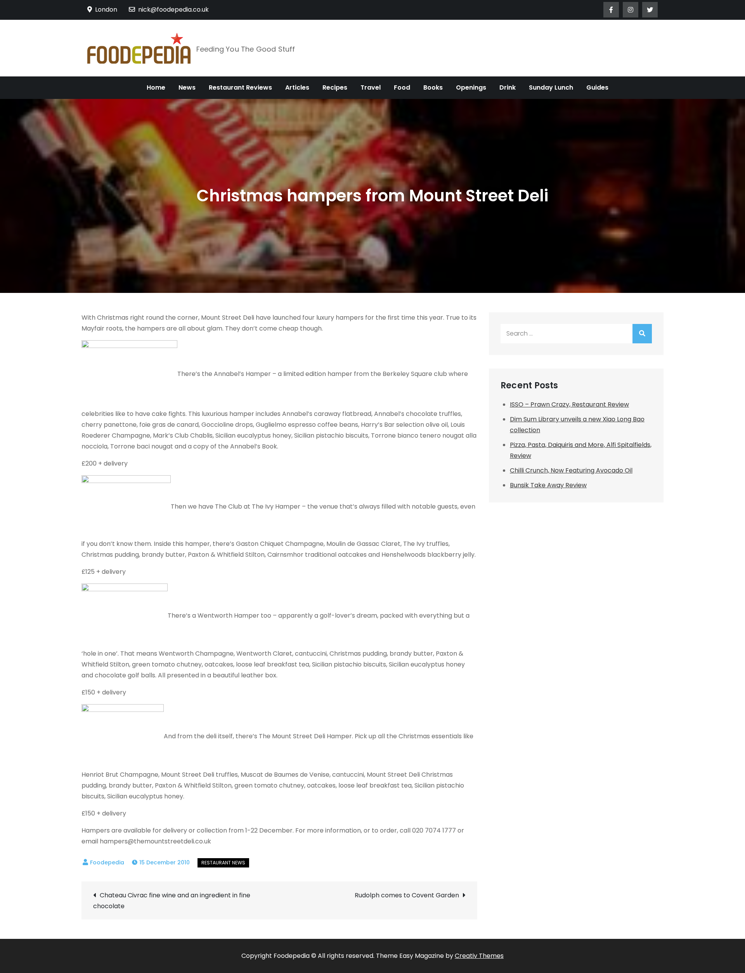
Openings (471, 87)
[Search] (642, 333)
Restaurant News (223, 862)
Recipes (334, 87)
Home (156, 87)
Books (433, 87)
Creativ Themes (479, 955)
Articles (297, 87)
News (187, 87)
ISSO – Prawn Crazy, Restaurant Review (569, 404)
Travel (370, 87)
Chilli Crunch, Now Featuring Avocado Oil (571, 470)
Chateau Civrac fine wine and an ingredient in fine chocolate (171, 901)
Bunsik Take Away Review (548, 485)
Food (402, 87)
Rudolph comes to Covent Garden (407, 895)
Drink (507, 87)
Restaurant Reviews (240, 87)
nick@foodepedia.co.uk (173, 9)
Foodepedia (107, 862)
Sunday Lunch (551, 87)
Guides (597, 87)
